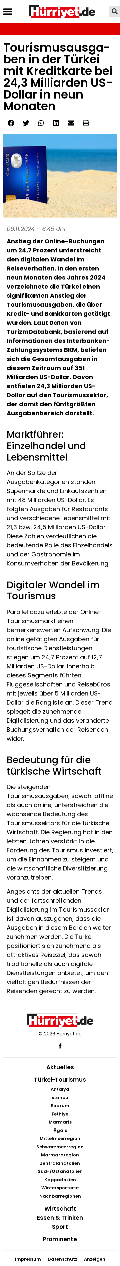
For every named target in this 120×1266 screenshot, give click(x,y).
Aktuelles (60, 1067)
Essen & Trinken (60, 1218)
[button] (7, 11)
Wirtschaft (60, 1209)
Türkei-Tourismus (60, 1080)
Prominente (60, 1239)
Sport (60, 1227)
